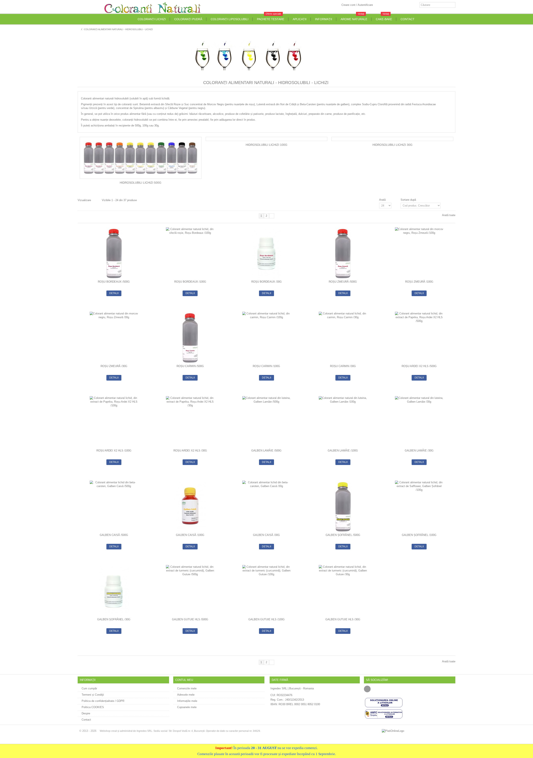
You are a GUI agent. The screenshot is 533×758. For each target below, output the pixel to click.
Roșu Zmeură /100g (419, 281)
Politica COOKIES (93, 707)
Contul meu (184, 679)
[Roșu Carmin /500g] (190, 337)
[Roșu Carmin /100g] (266, 337)
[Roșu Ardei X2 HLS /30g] (190, 422)
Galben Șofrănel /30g (113, 619)
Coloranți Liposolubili (229, 19)
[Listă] (98, 200)
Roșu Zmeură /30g (114, 366)
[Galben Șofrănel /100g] (419, 506)
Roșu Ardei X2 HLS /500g (419, 366)
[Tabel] (94, 200)
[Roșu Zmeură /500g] (343, 253)
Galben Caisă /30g (266, 535)
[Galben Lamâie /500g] (266, 422)
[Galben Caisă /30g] (266, 506)
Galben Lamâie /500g (266, 450)
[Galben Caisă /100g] (190, 506)
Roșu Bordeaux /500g (114, 281)
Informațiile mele (187, 700)
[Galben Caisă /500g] (114, 506)
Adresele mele (185, 694)
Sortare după (408, 199)
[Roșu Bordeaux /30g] (266, 253)
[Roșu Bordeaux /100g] (190, 253)
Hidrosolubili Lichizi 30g (392, 144)
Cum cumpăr (89, 688)
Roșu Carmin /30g (343, 366)
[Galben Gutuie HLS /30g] (343, 591)
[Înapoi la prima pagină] (79, 29)
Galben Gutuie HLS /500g (190, 619)
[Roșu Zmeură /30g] (114, 337)
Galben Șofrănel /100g (419, 535)
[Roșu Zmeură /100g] (419, 253)
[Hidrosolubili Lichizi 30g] (392, 139)
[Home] (133, 19)
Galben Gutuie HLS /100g (266, 619)
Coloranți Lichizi (152, 19)
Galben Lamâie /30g (419, 450)
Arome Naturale (354, 17)
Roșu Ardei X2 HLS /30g (190, 450)
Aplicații (299, 19)
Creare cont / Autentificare (357, 4)
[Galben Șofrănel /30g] (114, 591)
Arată (382, 199)
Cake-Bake (384, 17)
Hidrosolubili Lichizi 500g (140, 182)
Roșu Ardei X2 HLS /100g (113, 450)
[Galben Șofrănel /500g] (343, 506)
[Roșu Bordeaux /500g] (114, 253)
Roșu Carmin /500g (190, 366)
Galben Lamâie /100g (343, 450)
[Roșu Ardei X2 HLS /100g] (114, 422)
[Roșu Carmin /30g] (343, 337)
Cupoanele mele (187, 707)
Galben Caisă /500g (114, 535)
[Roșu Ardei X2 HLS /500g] (419, 337)
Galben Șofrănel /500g (343, 535)
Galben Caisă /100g (190, 535)
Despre (86, 713)
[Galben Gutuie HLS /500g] (190, 591)
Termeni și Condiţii (93, 694)
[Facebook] (367, 689)
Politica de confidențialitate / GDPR (103, 700)
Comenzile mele (187, 688)
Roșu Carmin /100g (266, 366)
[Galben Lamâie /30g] (419, 422)
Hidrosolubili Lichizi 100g (266, 144)
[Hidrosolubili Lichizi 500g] (141, 158)
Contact (408, 19)
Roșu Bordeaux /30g (266, 281)
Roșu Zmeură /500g (343, 281)
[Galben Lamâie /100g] (343, 422)
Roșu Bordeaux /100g (190, 281)
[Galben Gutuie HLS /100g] (266, 591)
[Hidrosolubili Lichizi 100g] (267, 139)
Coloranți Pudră (188, 19)
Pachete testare (270, 17)
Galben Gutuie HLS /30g (342, 619)
